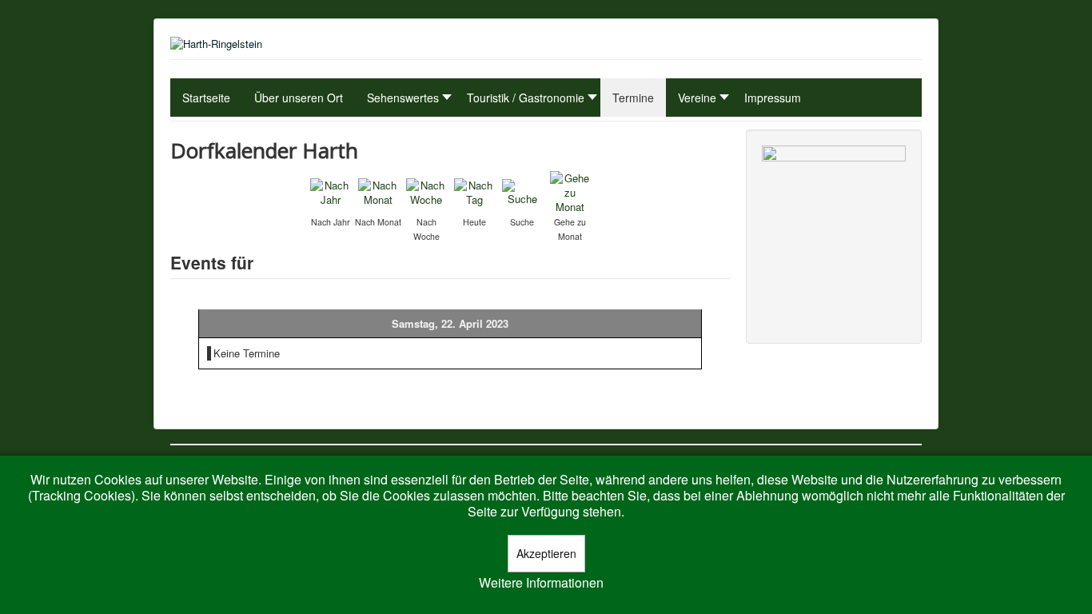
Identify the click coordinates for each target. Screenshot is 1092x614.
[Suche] (522, 190)
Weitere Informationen (541, 583)
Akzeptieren (546, 553)
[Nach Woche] (426, 190)
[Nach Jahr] (330, 190)
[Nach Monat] (378, 190)
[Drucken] (723, 146)
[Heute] (474, 190)
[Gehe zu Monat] (570, 190)
